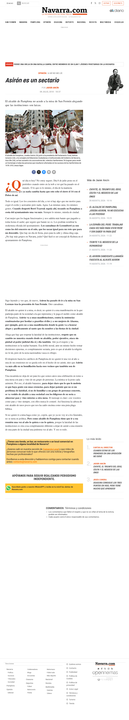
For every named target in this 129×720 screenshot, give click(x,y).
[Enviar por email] (49, 172)
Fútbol (29, 686)
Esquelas (119, 22)
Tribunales (11, 679)
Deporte (70, 22)
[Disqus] (84, 554)
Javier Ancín (52, 88)
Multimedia (105, 22)
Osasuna (58, 22)
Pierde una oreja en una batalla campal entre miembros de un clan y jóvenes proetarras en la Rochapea (64, 64)
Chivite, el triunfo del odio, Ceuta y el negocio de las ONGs (105, 193)
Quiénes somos (75, 664)
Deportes (29, 683)
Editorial (10, 693)
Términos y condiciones (78, 508)
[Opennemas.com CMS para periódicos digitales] (105, 675)
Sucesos (11, 676)
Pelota (29, 693)
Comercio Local (51, 449)
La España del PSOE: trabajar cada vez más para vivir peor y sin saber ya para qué (106, 228)
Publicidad (73, 672)
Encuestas (31, 676)
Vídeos (49, 693)
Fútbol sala (51, 672)
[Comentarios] (54, 172)
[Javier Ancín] (111, 81)
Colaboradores (32, 669)
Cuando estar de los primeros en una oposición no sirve (107, 453)
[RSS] (112, 669)
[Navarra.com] (64, 10)
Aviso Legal (73, 689)
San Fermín (10, 22)
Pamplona (35, 22)
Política (10, 672)
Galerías (50, 690)
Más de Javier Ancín (98, 180)
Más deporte (51, 676)
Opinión (47, 22)
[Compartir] (34, 172)
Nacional (81, 22)
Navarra (23, 22)
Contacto (72, 668)
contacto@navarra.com (25, 461)
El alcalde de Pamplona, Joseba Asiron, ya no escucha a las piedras (106, 210)
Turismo (72, 700)
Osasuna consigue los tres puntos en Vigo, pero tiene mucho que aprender (107, 486)
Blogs (29, 672)
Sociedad (11, 682)
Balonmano (51, 669)
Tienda (71, 703)
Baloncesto (31, 689)
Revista (93, 22)
